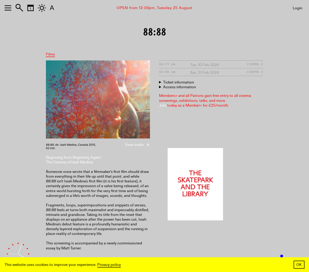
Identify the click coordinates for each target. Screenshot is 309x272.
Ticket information (178, 82)
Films (50, 54)
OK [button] (299, 264)
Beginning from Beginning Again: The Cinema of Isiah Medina (73, 160)
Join (162, 105)
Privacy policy (109, 264)
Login (297, 8)
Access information (179, 87)
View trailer (135, 144)
